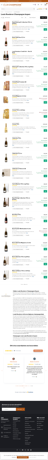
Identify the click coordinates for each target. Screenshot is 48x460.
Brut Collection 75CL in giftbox (21, 256)
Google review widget (20, 392)
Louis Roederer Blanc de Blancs (40, 332)
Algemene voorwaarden (30, 421)
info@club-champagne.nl (6, 436)
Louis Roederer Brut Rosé (29, 332)
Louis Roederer (17, 12)
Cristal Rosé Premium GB (19, 82)
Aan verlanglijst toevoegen (18, 31)
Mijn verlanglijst (40, 425)
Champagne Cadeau (17, 432)
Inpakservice (15, 436)
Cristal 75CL (15, 124)
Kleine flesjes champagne (27, 438)
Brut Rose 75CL (16, 214)
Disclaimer (27, 423)
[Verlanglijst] (41, 4)
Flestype (14, 425)
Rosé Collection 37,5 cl (18, 37)
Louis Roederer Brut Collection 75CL (21, 333)
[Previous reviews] (2, 370)
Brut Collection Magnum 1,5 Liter (21, 242)
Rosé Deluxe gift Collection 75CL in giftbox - (22, 23)
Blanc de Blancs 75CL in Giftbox (21, 270)
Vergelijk (27, 31)
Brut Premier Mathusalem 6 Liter (21, 228)
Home (2, 12)
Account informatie (40, 419)
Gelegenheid (15, 428)
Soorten (14, 426)
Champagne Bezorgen (29, 435)
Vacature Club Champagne (28, 443)
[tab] (16, 386)
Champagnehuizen (8, 12)
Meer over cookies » (32, 457)
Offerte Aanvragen (16, 438)
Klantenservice (28, 431)
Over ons (27, 419)
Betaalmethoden (28, 427)
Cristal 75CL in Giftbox (18, 110)
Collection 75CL (16, 138)
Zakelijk (26, 440)
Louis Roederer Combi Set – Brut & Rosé (22, 52)
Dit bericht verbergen (22, 457)
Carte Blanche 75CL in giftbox (20, 184)
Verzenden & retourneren (30, 429)
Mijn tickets (39, 423)
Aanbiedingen (15, 434)
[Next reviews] (46, 370)
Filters (42, 17)
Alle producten (40, 429)
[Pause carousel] (24, 387)
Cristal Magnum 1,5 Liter (19, 96)
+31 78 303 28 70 (7, 432)
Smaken (14, 423)
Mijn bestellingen (40, 421)
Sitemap (26, 433)
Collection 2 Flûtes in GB (19, 168)
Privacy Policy (27, 425)
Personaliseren (16, 430)
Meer (29, 29)
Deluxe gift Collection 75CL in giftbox (22, 66)
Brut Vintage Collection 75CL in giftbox (21, 198)
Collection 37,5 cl (17, 153)
